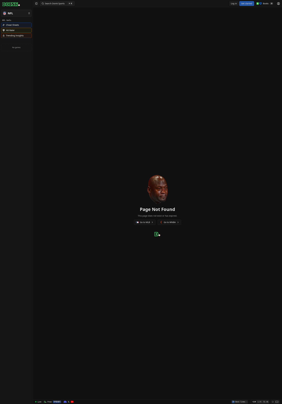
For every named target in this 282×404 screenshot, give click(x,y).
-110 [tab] (254, 402)
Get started (246, 3)
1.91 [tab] (259, 402)
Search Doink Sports (58, 3)
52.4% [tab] (265, 402)
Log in (234, 3)
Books (267, 3)
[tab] (273, 401)
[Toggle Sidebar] (33, 202)
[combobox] (239, 402)
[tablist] (260, 402)
